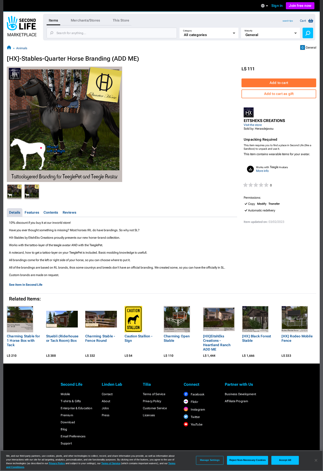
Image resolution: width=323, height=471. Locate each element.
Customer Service (155, 408)
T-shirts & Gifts (71, 401)
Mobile (65, 394)
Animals (21, 48)
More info (262, 171)
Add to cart (279, 83)
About (106, 401)
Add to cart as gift (279, 94)
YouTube (196, 424)
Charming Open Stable (177, 338)
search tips (288, 21)
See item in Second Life (25, 284)
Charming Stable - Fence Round (100, 338)
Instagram (197, 409)
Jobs (105, 408)
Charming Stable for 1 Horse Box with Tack (23, 340)
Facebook (197, 394)
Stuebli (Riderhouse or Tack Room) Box (62, 338)
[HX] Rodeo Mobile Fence (297, 338)
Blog (64, 429)
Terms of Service (154, 394)
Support (66, 443)
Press (105, 415)
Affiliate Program (236, 401)
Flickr (194, 402)
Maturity (248, 30)
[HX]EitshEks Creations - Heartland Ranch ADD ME (217, 342)
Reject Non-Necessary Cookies (247, 460)
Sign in (277, 6)
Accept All (285, 460)
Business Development (240, 394)
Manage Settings (210, 460)
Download (68, 422)
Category (187, 30)
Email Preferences (73, 436)
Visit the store (253, 125)
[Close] (316, 460)
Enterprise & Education (76, 408)
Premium (67, 415)
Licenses (149, 415)
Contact (107, 394)
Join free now (300, 6)
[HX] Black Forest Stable (256, 338)
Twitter (195, 417)
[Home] (9, 48)
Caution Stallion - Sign (138, 338)
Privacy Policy (152, 401)
